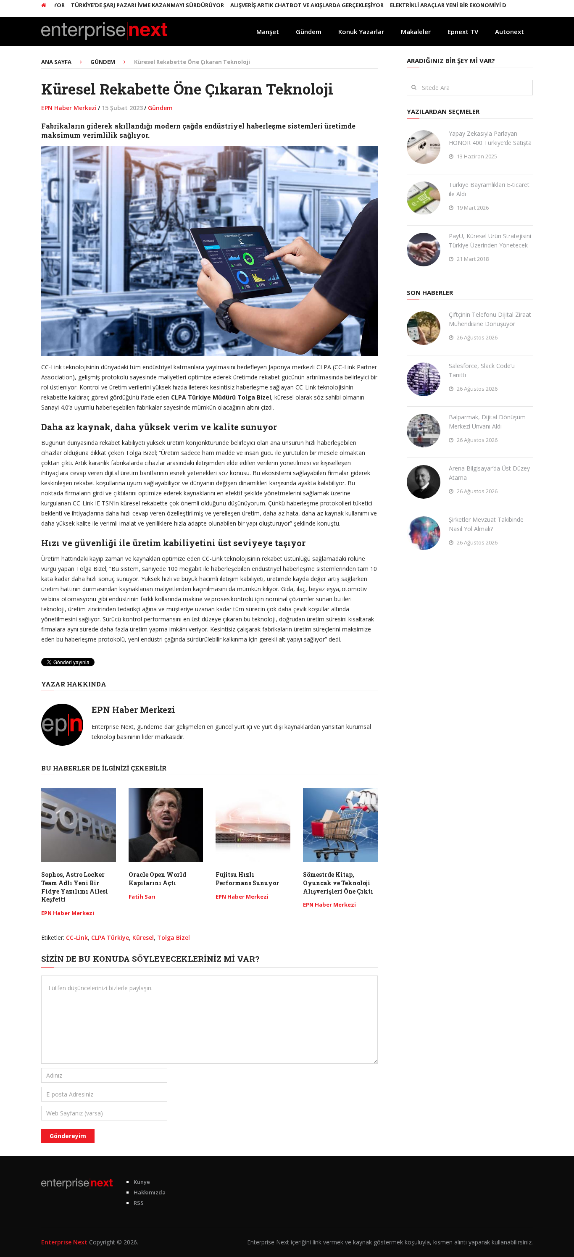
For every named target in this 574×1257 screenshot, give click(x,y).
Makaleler (416, 31)
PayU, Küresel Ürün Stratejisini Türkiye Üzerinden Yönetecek (490, 240)
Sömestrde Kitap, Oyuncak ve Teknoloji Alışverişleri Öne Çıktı (338, 882)
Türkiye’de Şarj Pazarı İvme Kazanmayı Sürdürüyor (123, 5)
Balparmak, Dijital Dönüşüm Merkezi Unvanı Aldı (487, 421)
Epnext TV (463, 31)
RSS (139, 1203)
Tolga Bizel (173, 937)
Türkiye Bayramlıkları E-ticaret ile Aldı (489, 189)
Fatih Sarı (142, 896)
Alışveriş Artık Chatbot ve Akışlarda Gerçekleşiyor (283, 5)
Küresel (143, 937)
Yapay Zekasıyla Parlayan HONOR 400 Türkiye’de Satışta (490, 138)
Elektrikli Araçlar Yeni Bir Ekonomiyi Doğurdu (436, 5)
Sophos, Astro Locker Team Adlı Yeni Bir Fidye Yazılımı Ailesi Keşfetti (74, 886)
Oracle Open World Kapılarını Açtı (157, 878)
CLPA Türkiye (110, 937)
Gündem (308, 31)
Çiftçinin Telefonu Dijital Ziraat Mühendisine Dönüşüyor (490, 319)
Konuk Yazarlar (361, 31)
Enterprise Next (64, 1242)
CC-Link (77, 937)
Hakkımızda (150, 1192)
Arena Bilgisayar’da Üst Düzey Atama (489, 472)
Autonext (509, 31)
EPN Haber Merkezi (69, 108)
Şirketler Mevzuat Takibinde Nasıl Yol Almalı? (486, 524)
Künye (142, 1182)
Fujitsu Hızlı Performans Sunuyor (247, 878)
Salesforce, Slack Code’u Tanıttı (482, 370)
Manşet (267, 31)
